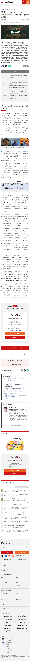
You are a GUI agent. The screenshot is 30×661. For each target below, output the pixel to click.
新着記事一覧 (4, 570)
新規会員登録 (15, 333)
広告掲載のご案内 (8, 559)
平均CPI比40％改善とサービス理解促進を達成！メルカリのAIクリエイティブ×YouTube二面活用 (16, 526)
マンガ (2, 596)
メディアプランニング (20, 585)
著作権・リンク (9, 638)
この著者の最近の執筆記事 (15, 425)
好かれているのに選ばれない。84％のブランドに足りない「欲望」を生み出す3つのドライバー (16, 522)
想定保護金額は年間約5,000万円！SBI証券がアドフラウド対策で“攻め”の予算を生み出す (15, 389)
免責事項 (7, 644)
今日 (8, 487)
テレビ (2, 580)
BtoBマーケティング (20, 577)
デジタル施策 (4, 583)
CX (16, 580)
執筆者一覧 (18, 599)
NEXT (25, 354)
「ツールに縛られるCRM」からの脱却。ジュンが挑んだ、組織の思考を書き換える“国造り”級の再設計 (15, 499)
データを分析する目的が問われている (18, 85)
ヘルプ (7, 636)
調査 (17, 593)
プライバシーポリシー (10, 650)
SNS (17, 583)
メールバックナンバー (16, 330)
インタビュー (4, 593)
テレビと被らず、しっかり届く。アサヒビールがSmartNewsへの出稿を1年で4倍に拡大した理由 (14, 490)
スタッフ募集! (8, 640)
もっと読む (5, 398)
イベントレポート (5, 22)
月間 (22, 487)
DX (2, 577)
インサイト (3, 585)
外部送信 (7, 652)
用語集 (3, 608)
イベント (3, 604)
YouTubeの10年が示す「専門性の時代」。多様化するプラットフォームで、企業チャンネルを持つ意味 (16, 513)
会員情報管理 (8, 642)
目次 (15, 71)
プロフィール (13, 98)
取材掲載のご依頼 (22, 559)
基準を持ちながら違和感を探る (17, 87)
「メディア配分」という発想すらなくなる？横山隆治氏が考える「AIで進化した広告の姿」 (16, 503)
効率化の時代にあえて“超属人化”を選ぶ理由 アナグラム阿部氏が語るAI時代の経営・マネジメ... (15, 392)
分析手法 (17, 22)
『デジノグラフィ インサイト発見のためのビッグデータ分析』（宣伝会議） (15, 379)
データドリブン (11, 22)
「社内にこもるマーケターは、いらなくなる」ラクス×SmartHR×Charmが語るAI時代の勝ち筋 (15, 517)
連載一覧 (3, 599)
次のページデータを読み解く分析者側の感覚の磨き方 (15, 348)
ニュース (3, 565)
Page (4, 84)
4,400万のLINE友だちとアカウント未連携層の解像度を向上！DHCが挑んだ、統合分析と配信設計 (16, 530)
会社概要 (7, 646)
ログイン (15, 337)
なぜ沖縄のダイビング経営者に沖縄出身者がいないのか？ (18, 92)
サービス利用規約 (9, 648)
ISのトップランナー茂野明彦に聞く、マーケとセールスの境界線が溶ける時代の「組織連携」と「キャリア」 (16, 507)
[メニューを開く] (2, 2)
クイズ (17, 596)
